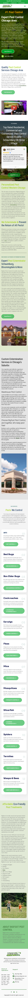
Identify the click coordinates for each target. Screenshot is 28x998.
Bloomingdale (8, 267)
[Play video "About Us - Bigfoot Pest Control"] (14, 108)
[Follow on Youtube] (14, 992)
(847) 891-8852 (9, 56)
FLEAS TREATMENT (11, 655)
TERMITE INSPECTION (12, 768)
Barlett (17, 438)
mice (5, 240)
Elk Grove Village (11, 29)
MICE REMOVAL (10, 678)
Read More (13, 175)
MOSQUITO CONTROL (12, 700)
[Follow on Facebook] (11, 992)
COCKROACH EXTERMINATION (10, 610)
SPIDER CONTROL (11, 746)
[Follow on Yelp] (17, 992)
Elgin (4, 870)
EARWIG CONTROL (11, 633)
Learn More (7, 51)
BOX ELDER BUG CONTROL (13, 588)
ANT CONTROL (10, 544)
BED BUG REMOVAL (11, 566)
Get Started (7, 92)
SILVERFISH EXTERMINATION (10, 722)
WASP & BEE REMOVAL (12, 790)
